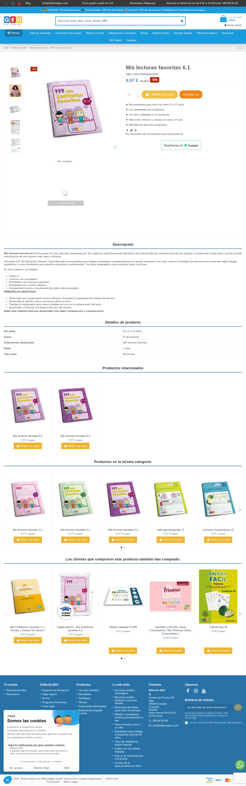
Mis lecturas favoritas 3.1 (28, 529)
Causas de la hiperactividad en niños (128, 764)
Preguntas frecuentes (54, 702)
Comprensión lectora (21, 288)
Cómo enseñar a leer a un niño (128, 726)
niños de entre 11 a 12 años (168, 104)
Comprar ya (191, 94)
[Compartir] (127, 130)
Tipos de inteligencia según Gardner (126, 743)
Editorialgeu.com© (52, 778)
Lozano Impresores (90, 778)
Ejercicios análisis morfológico (125, 692)
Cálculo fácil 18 (218, 627)
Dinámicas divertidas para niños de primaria (127, 709)
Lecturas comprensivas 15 (218, 529)
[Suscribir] (238, 707)
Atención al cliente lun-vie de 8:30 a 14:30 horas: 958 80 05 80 (202, 3)
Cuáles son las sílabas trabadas (127, 750)
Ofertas (83, 702)
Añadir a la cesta (162, 94)
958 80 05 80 (160, 720)
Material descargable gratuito (90, 712)
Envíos (46, 698)
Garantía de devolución (55, 690)
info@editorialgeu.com (55, 3)
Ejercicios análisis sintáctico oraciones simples (126, 700)
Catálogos (84, 698)
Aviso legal (48, 706)
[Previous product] (239, 48)
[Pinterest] (136, 130)
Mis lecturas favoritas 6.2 (28, 435)
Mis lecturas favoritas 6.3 (75, 435)
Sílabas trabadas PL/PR (123, 627)
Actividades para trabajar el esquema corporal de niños (129, 734)
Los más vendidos (89, 690)
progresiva (161, 124)
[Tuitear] (131, 130)
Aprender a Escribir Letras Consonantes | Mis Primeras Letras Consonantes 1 (170, 630)
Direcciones (12, 694)
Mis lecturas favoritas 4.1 (75, 529)
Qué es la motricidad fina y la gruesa (129, 757)
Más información (234, 723)
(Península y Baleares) (142, 3)
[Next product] (241, 48)
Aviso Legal (70, 781)
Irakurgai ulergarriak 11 (170, 529)
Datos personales (16, 690)
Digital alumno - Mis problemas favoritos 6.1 (75, 628)
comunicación (95, 310)
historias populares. (39, 281)
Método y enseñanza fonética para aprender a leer (129, 717)
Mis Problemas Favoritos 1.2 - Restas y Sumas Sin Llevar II (28, 628)
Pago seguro (49, 694)
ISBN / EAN (132, 74)
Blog (28, 3)
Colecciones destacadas (92, 706)
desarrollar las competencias (158, 253)
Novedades (85, 694)
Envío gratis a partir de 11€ (97, 3)
